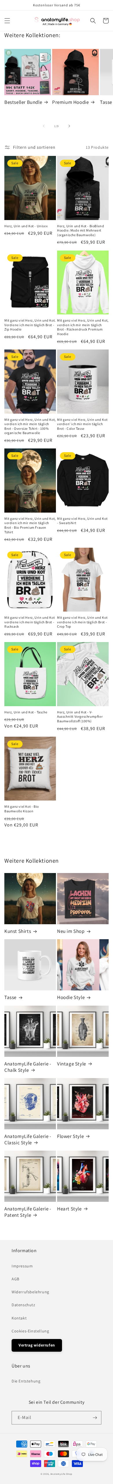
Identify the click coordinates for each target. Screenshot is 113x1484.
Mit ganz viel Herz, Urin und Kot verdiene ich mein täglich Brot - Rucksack (29, 622)
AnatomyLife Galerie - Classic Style (27, 1139)
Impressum (22, 1266)
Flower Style (70, 1136)
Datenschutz (23, 1304)
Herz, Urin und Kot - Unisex (26, 226)
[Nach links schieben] (43, 126)
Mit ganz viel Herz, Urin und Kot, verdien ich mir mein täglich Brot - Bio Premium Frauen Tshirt (30, 525)
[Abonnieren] (94, 1417)
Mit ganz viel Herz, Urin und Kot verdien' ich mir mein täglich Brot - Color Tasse (82, 424)
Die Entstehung (26, 1381)
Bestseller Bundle (23, 102)
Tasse (10, 997)
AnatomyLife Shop (61, 1473)
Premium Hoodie (70, 102)
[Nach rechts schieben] (69, 126)
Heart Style (69, 1209)
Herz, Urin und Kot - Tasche (25, 712)
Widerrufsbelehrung (30, 1291)
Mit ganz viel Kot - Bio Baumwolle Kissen (21, 808)
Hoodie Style (71, 997)
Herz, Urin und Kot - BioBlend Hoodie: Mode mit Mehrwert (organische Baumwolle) (80, 230)
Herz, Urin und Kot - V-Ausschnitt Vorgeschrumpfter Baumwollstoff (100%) (80, 716)
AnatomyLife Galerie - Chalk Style (27, 1067)
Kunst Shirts (17, 931)
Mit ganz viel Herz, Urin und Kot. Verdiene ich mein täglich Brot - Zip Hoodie (30, 324)
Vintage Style (71, 1064)
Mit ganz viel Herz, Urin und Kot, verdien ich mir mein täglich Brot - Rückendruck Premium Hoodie (83, 327)
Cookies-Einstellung (30, 1331)
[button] (7, 20)
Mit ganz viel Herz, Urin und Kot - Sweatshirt (82, 520)
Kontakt (19, 1318)
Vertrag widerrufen (37, 1345)
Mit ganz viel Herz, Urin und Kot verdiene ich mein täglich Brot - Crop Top (82, 622)
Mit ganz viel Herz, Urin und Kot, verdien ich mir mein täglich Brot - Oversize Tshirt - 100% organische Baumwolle (30, 426)
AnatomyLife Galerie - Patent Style (27, 1212)
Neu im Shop (71, 931)
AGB (15, 1278)
